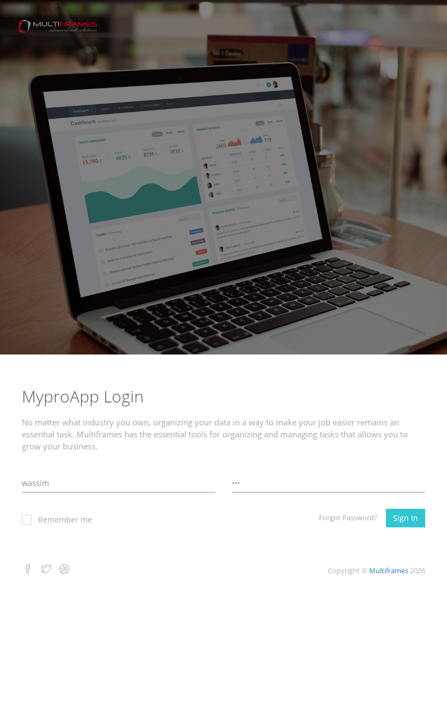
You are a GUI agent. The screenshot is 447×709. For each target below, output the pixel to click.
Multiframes (388, 570)
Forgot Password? (348, 517)
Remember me (65, 519)
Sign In (405, 518)
